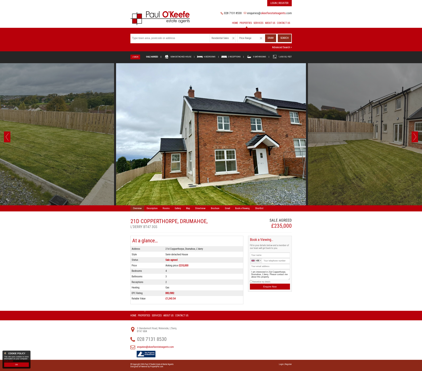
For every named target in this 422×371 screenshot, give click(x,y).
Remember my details (261, 282)
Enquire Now (270, 286)
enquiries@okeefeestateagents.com (155, 346)
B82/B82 (170, 293)
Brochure (215, 208)
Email (227, 208)
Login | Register (279, 3)
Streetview (200, 208)
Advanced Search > (282, 47)
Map (188, 208)
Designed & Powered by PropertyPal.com (146, 366)
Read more (8, 361)
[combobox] (256, 260)
